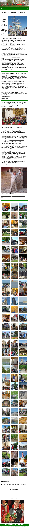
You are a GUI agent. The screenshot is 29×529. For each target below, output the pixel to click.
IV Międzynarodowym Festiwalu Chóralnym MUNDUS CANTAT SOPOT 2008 (12, 140)
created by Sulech (23, 526)
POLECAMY (14, 498)
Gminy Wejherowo (16, 57)
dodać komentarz (22, 484)
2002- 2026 (5, 526)
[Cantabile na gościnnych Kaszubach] (6, 207)
